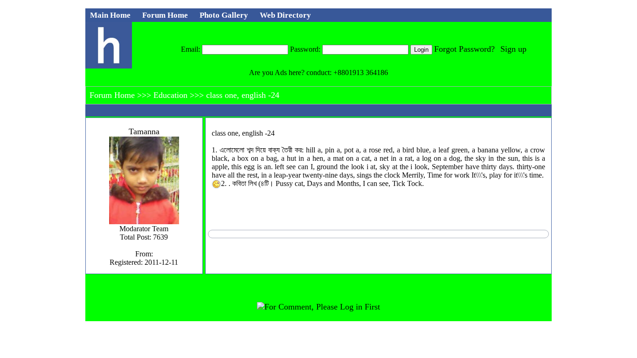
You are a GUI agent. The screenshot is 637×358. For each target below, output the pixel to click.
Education (171, 95)
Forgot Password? (464, 49)
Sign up (513, 49)
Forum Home (113, 95)
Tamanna (144, 131)
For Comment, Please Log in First (322, 306)
